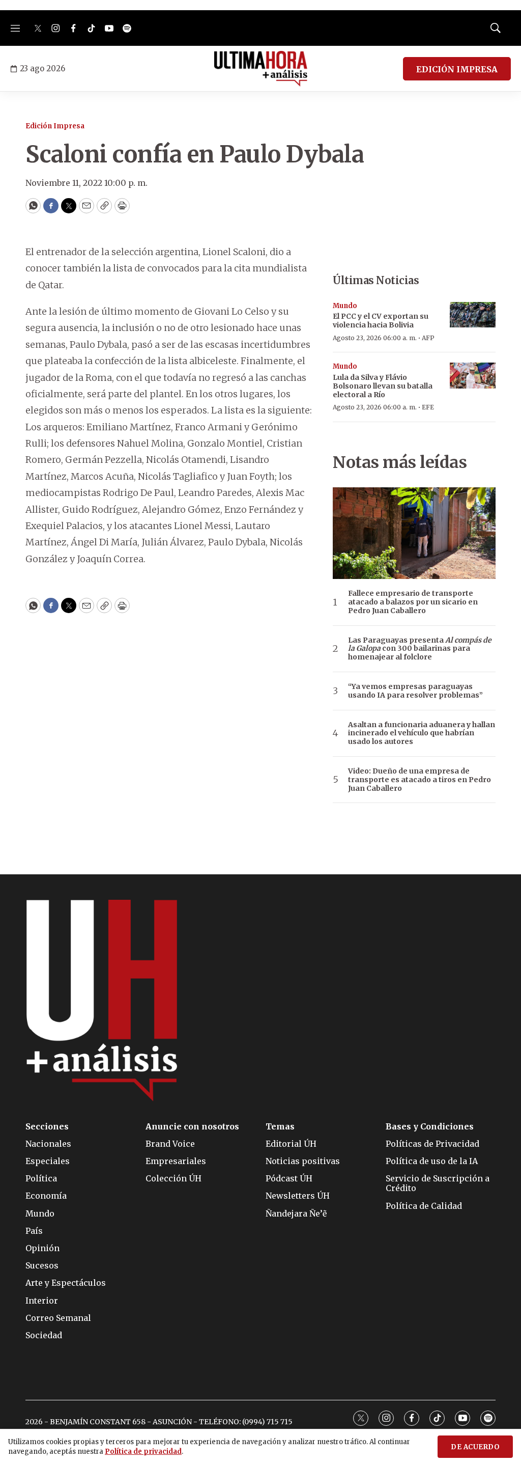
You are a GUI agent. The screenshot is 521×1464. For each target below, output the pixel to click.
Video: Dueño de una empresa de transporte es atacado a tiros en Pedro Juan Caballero (419, 779)
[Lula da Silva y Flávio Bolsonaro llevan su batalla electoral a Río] (473, 376)
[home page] (260, 69)
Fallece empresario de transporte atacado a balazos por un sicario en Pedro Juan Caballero (413, 602)
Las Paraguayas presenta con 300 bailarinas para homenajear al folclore (419, 648)
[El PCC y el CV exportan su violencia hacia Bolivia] (473, 315)
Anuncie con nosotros (192, 1126)
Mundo (345, 305)
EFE (428, 407)
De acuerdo (475, 1447)
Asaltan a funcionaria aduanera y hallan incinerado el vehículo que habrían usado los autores (421, 733)
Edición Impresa (54, 126)
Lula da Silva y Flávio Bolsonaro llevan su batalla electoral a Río (382, 386)
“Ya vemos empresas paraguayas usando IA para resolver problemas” (415, 691)
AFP (428, 338)
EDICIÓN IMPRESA (457, 69)
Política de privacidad (143, 1451)
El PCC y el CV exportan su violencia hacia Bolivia (380, 320)
